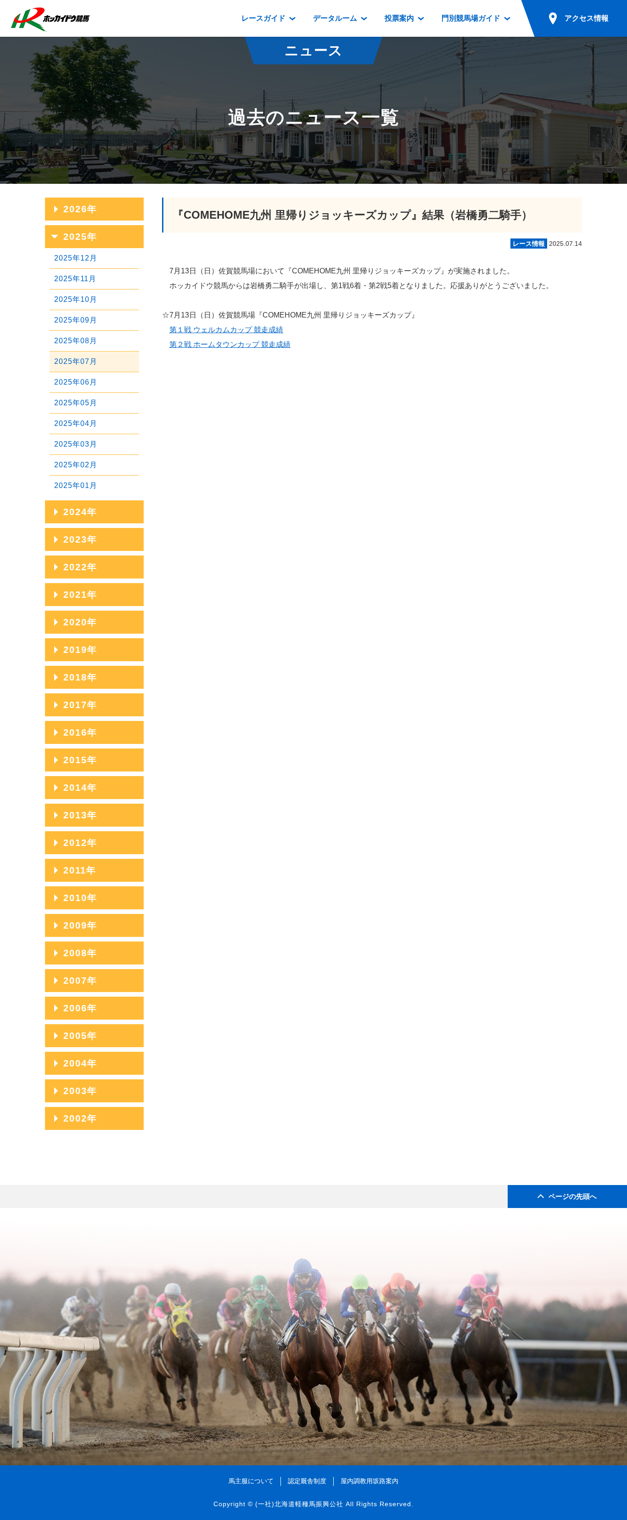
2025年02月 (75, 465)
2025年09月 (75, 320)
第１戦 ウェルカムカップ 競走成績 (226, 330)
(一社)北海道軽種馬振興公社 (299, 1504)
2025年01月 (75, 485)
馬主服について (251, 1481)
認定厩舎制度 (307, 1481)
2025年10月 (75, 299)
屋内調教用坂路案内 (369, 1481)
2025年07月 (75, 361)
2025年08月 (75, 341)
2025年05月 (75, 403)
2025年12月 (75, 258)
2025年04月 (75, 423)
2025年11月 (75, 279)
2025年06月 (75, 382)
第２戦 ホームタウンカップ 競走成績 (230, 344)
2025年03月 (75, 444)
